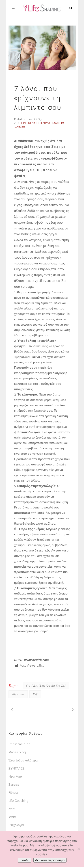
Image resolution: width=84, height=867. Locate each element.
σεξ (35, 694)
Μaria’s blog (17, 752)
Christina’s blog (19, 744)
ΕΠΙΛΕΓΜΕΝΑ (27, 123)
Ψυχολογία (16, 825)
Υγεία (12, 817)
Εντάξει (24, 860)
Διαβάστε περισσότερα (50, 860)
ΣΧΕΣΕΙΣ (20, 126)
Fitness (14, 792)
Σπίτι (12, 809)
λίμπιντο (18, 694)
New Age (15, 776)
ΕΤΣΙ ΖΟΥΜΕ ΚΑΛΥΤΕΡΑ (50, 123)
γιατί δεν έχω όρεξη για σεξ (46, 685)
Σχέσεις (14, 784)
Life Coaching (18, 800)
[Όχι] (78, 849)
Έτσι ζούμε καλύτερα (23, 760)
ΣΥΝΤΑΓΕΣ (16, 768)
